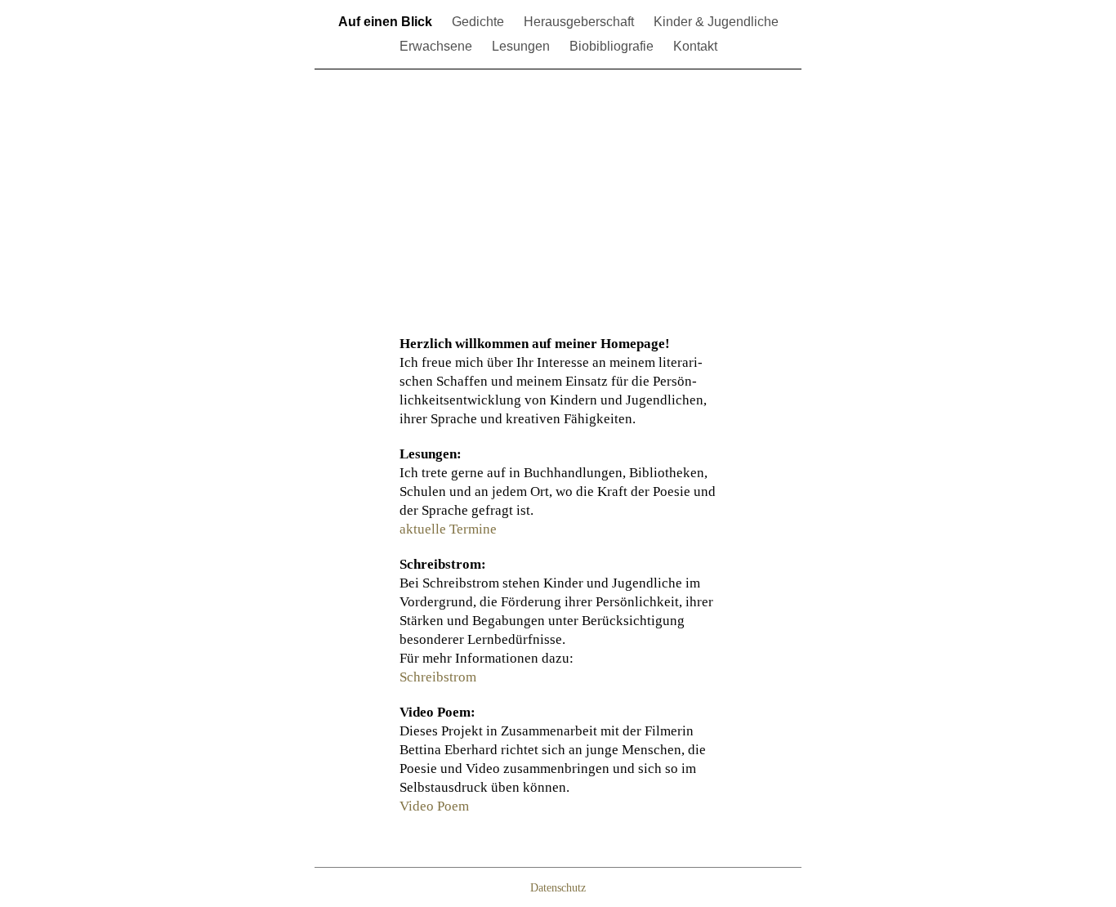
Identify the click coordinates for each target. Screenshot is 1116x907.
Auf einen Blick (385, 22)
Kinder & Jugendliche (716, 22)
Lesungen (521, 46)
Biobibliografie (611, 46)
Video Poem (434, 806)
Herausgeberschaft (579, 22)
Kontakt (695, 46)
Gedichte (478, 22)
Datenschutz (558, 888)
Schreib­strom (438, 677)
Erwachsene (436, 46)
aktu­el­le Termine (448, 529)
